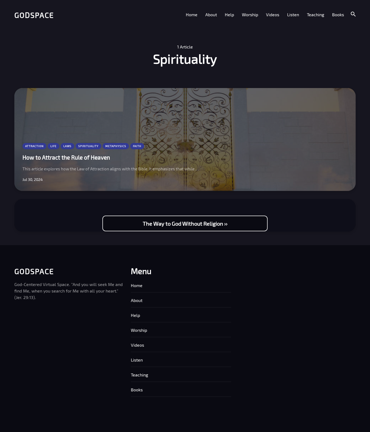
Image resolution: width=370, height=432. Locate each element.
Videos (272, 14)
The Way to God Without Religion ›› (185, 223)
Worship (250, 14)
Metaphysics (115, 146)
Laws (67, 146)
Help (229, 14)
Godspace (34, 15)
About (211, 14)
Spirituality (88, 146)
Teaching (315, 14)
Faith (137, 146)
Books (338, 14)
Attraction (34, 146)
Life (53, 146)
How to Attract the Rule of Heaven (66, 157)
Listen (293, 14)
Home (191, 14)
